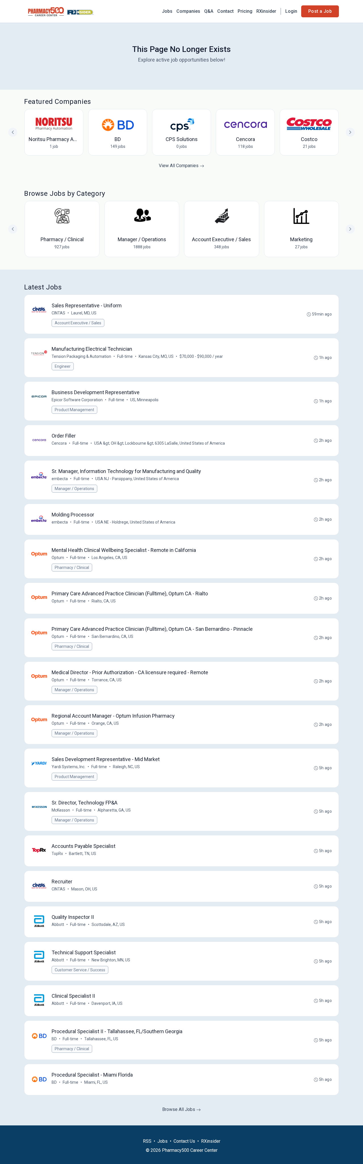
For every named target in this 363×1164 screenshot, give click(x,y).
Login (291, 11)
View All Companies (179, 165)
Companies (188, 11)
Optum (58, 557)
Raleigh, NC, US (126, 766)
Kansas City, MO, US (156, 356)
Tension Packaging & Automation (81, 356)
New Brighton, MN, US (111, 960)
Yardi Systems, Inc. (68, 766)
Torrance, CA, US (107, 680)
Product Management (74, 409)
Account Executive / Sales (78, 323)
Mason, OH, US (84, 889)
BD (54, 1039)
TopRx (57, 853)
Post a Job (320, 11)
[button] (350, 229)
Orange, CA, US (105, 723)
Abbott (58, 924)
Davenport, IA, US (107, 1003)
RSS (147, 1141)
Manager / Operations (74, 488)
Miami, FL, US (96, 1082)
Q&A (208, 11)
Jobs (167, 11)
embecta (60, 478)
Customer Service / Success (80, 970)
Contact (225, 11)
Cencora (59, 443)
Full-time (125, 356)
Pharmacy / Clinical (72, 567)
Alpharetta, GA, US (114, 810)
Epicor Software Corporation (77, 400)
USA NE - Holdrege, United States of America (135, 522)
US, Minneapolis (144, 400)
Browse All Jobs (179, 1109)
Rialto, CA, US (104, 601)
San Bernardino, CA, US (112, 636)
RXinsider (266, 11)
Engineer (63, 366)
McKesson (61, 810)
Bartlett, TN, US (82, 853)
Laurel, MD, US (83, 313)
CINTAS (58, 313)
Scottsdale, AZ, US (108, 924)
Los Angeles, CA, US (109, 557)
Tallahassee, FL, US (101, 1039)
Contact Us (184, 1141)
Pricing (245, 11)
